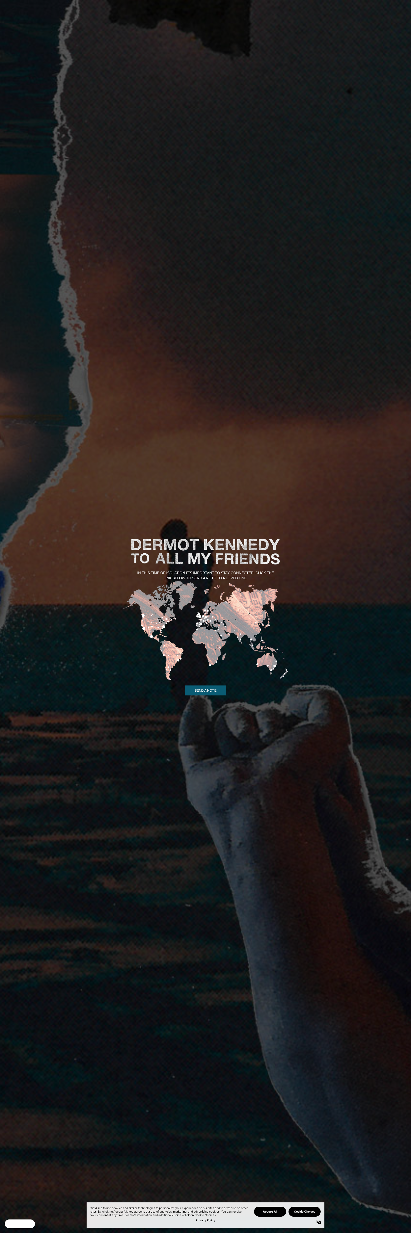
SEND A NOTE (205, 690)
